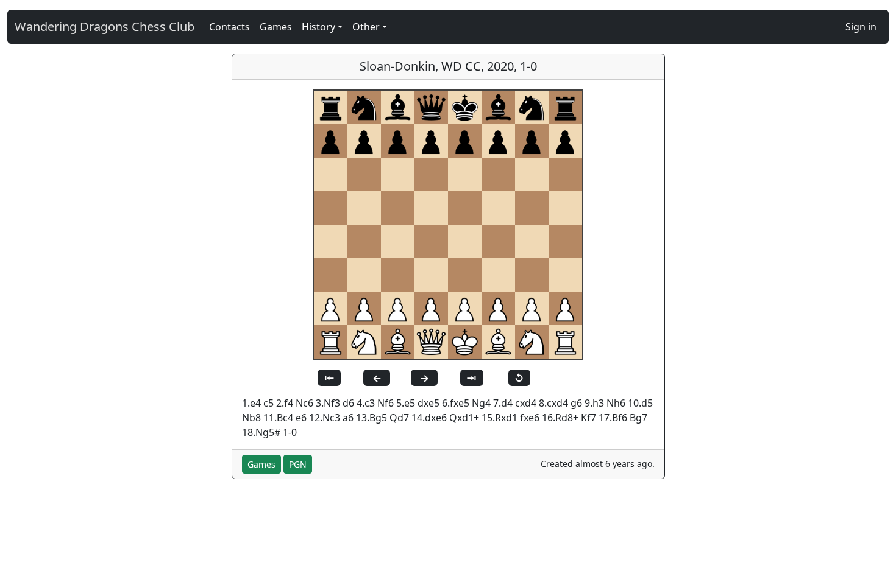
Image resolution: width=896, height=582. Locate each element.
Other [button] (366, 26)
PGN (298, 464)
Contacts (229, 26)
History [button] (318, 26)
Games (276, 26)
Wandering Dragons (104, 26)
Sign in (860, 26)
